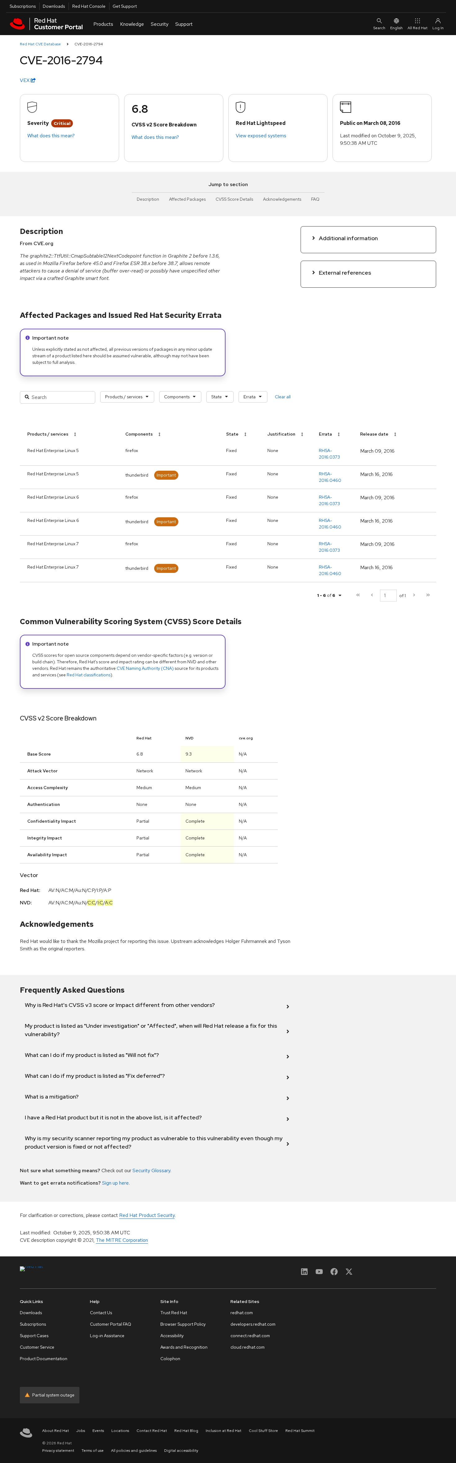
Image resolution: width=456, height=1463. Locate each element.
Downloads (54, 6)
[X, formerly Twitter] (349, 1273)
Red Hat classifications (88, 675)
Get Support (125, 6)
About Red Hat (55, 1430)
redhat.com (241, 1312)
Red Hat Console (88, 6)
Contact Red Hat (151, 1430)
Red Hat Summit (300, 1430)
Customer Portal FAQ (110, 1324)
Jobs (80, 1430)
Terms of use (93, 1450)
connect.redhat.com (250, 1335)
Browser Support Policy (183, 1324)
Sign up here (115, 1183)
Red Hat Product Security (147, 1215)
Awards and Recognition (184, 1347)
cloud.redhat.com (247, 1347)
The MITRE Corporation (122, 1240)
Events (98, 1430)
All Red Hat (417, 27)
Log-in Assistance (107, 1335)
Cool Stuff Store (263, 1430)
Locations (120, 1430)
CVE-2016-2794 (88, 44)
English (396, 27)
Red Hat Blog (186, 1430)
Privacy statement (58, 1450)
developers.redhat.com (252, 1324)
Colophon (170, 1358)
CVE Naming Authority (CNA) (145, 668)
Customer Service (37, 1347)
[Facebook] (334, 1273)
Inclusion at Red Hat (223, 1430)
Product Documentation (43, 1358)
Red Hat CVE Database (40, 44)
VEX (25, 80)
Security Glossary (151, 1170)
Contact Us (101, 1312)
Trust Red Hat (173, 1312)
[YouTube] (319, 1273)
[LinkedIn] (304, 1273)
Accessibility (172, 1335)
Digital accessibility (181, 1450)
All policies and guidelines (134, 1450)
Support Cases (34, 1335)
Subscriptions (23, 6)
